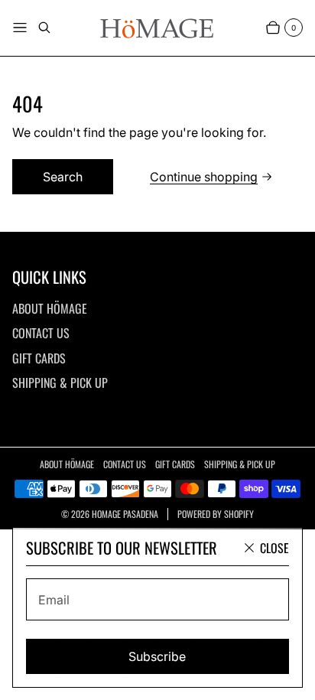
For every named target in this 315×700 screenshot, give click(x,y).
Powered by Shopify (215, 514)
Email (54, 599)
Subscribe (157, 656)
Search (63, 176)
